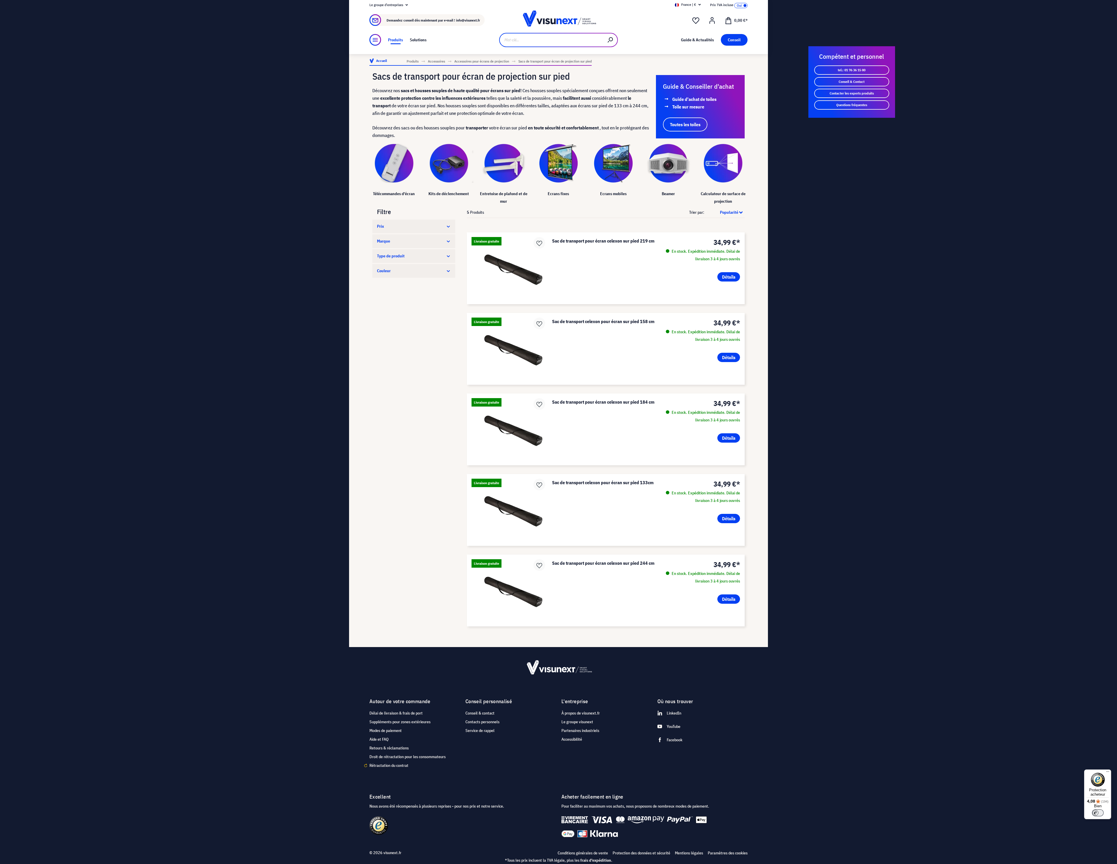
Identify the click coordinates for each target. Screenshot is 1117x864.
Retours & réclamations (389, 748)
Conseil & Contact (852, 81)
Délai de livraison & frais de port (396, 713)
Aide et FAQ (379, 739)
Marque (383, 241)
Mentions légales (689, 853)
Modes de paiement (385, 730)
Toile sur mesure (688, 107)
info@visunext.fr (468, 20)
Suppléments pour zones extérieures (400, 721)
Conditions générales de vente (583, 853)
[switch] (1098, 812)
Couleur (384, 270)
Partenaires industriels (580, 730)
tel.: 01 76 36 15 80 (851, 70)
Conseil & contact (480, 713)
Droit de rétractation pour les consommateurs (407, 756)
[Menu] (375, 40)
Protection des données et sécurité (641, 853)
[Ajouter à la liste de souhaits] (539, 243)
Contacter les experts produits (852, 93)
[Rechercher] (610, 40)
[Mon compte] (712, 20)
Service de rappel (480, 730)
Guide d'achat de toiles (694, 99)
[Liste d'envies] (695, 20)
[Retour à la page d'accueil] (558, 20)
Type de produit (391, 256)
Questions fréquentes (851, 105)
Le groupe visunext (577, 721)
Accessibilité (571, 739)
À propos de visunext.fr (580, 713)
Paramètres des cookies (728, 853)
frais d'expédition (595, 860)
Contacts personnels (482, 721)
